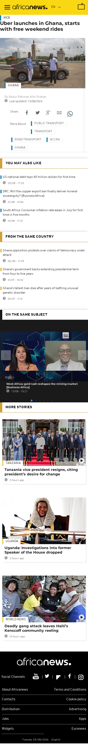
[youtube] (36, 676)
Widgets (8, 729)
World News (16, 619)
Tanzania (13, 463)
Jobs (5, 719)
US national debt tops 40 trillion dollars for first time (39, 177)
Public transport (49, 123)
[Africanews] (29, 7)
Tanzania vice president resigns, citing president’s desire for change (41, 472)
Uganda (12, 541)
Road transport (28, 139)
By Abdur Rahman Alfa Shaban (25, 97)
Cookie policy (76, 699)
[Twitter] (47, 676)
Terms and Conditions (70, 690)
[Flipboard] (59, 676)
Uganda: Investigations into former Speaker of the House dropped (38, 550)
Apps (82, 719)
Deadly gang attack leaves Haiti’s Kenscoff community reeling (36, 628)
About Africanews (15, 690)
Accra (55, 139)
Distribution (11, 709)
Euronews (79, 729)
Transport (43, 131)
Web (6, 18)
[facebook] (70, 676)
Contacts (8, 699)
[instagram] (81, 676)
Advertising (77, 709)
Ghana (13, 85)
